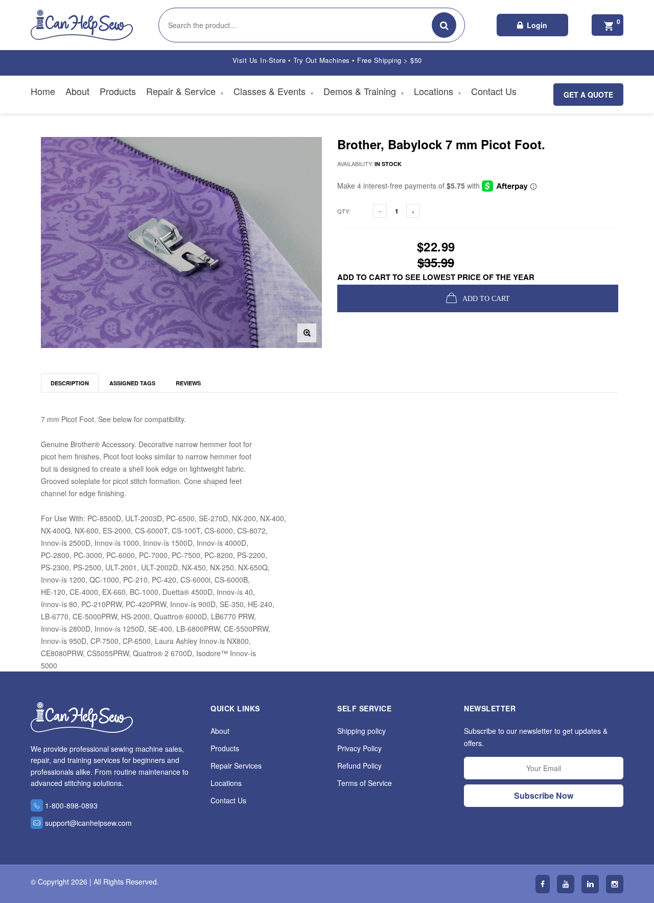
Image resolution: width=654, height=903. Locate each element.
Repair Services (236, 765)
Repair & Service (184, 91)
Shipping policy (361, 731)
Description (70, 383)
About (77, 91)
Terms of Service (364, 783)
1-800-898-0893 (71, 805)
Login (537, 25)
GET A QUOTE (588, 94)
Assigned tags (132, 383)
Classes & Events (273, 91)
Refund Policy (359, 765)
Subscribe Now (543, 795)
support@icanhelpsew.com (88, 823)
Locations (437, 91)
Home (43, 91)
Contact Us (494, 91)
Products (118, 91)
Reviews (188, 383)
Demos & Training (363, 91)
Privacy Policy (359, 748)
